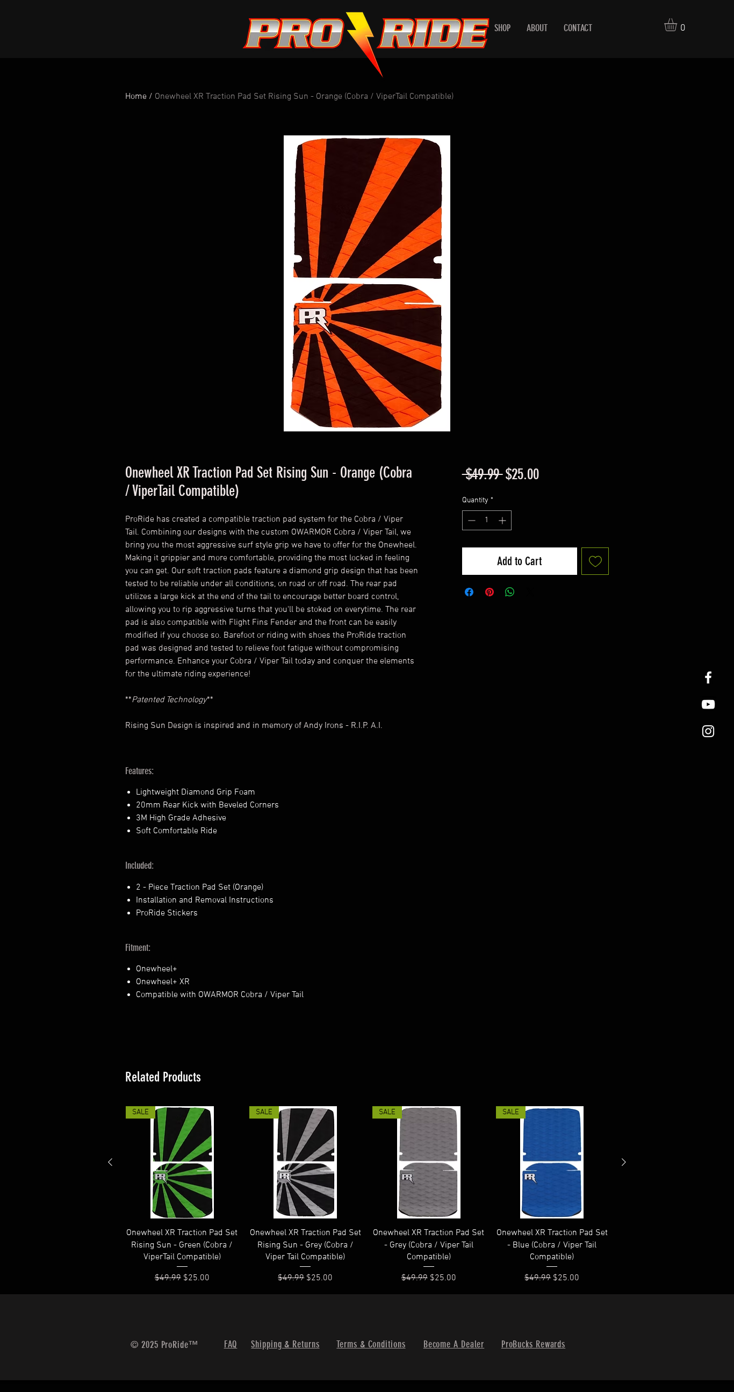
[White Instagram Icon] (708, 731)
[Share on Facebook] (469, 592)
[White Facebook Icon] (708, 677)
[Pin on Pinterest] (489, 592)
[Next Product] (623, 1162)
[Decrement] (470, 520)
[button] (678, 24)
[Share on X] (530, 592)
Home (136, 96)
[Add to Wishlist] (595, 561)
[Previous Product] (110, 1162)
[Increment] (503, 520)
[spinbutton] (486, 520)
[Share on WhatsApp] (509, 592)
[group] (367, 1196)
